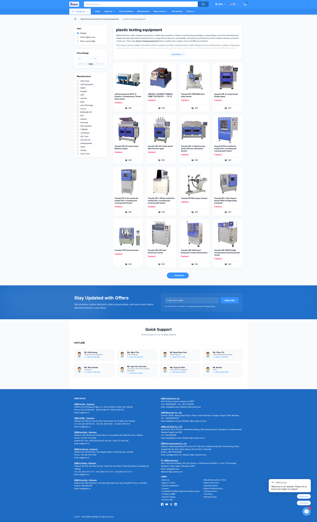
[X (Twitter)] (171, 504)
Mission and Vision (211, 483)
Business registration (170, 486)
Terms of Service (195, 306)
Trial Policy (208, 494)
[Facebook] (162, 504)
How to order (167, 500)
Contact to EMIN (168, 494)
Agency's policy (168, 483)
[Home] (75, 19)
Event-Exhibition (126, 11)
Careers (165, 488)
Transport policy (210, 491)
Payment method (211, 486)
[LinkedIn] (175, 504)
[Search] (203, 4)
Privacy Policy (210, 306)
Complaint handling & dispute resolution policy (181, 491)
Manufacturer (143, 11)
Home (97, 11)
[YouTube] (166, 504)
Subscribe (230, 300)
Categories (80, 11)
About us (108, 11)
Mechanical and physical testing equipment (100, 19)
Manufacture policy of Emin (215, 480)
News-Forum (159, 11)
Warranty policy (210, 497)
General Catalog (168, 497)
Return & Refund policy (213, 488)
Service (189, 11)
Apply (91, 64)
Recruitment (177, 11)
